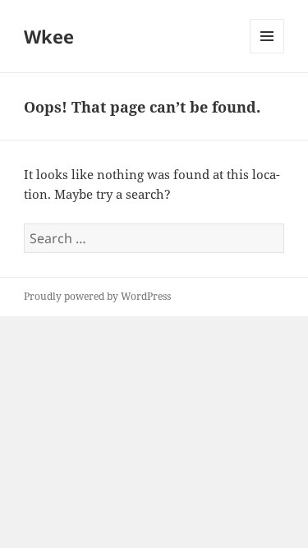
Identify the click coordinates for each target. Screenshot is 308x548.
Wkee (49, 36)
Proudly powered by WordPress (97, 296)
